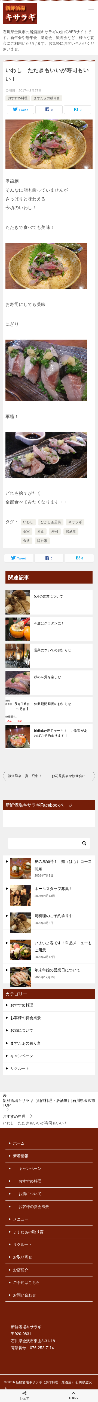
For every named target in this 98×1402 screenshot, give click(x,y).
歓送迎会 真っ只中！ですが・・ (28, 776)
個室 (26, 531)
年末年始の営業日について (57, 970)
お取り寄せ (22, 1257)
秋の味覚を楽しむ (47, 677)
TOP (49, 1102)
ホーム (18, 1143)
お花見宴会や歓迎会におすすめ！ (73, 776)
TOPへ (73, 1398)
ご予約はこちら (26, 1282)
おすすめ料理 (17, 98)
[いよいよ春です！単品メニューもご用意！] (20, 950)
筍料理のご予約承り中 (54, 916)
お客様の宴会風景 (25, 1018)
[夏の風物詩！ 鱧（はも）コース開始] (20, 868)
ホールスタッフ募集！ (54, 888)
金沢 (26, 541)
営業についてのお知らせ (52, 650)
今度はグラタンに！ (49, 623)
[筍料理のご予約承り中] (20, 922)
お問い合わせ (24, 1295)
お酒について (21, 1030)
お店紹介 (20, 1270)
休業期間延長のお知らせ (52, 704)
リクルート (19, 1068)
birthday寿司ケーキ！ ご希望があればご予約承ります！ (60, 733)
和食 (40, 531)
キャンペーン (21, 1056)
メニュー (20, 1219)
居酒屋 (71, 531)
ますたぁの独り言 (47, 98)
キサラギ (75, 522)
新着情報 (20, 1156)
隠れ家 (42, 541)
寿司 (54, 531)
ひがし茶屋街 (51, 522)
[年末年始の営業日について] (20, 977)
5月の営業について (48, 596)
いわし (28, 522)
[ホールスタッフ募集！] (20, 895)
